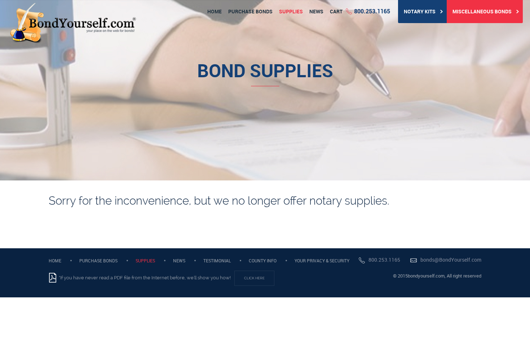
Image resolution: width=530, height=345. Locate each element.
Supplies (291, 11)
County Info (263, 260)
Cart (336, 11)
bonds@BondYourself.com (450, 259)
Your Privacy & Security (322, 260)
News (316, 11)
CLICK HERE (254, 278)
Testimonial (217, 260)
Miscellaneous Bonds (482, 11)
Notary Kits (420, 11)
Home (214, 11)
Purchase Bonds (250, 11)
